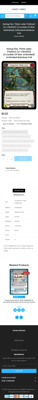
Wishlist (23, 2)
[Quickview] (15, 310)
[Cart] (35, 16)
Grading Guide (26, 124)
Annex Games (19, 9)
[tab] (19, 190)
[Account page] (31, 16)
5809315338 (19, 340)
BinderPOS (25, 392)
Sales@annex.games (19, 350)
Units (3, 155)
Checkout (15, 2)
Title (3, 128)
